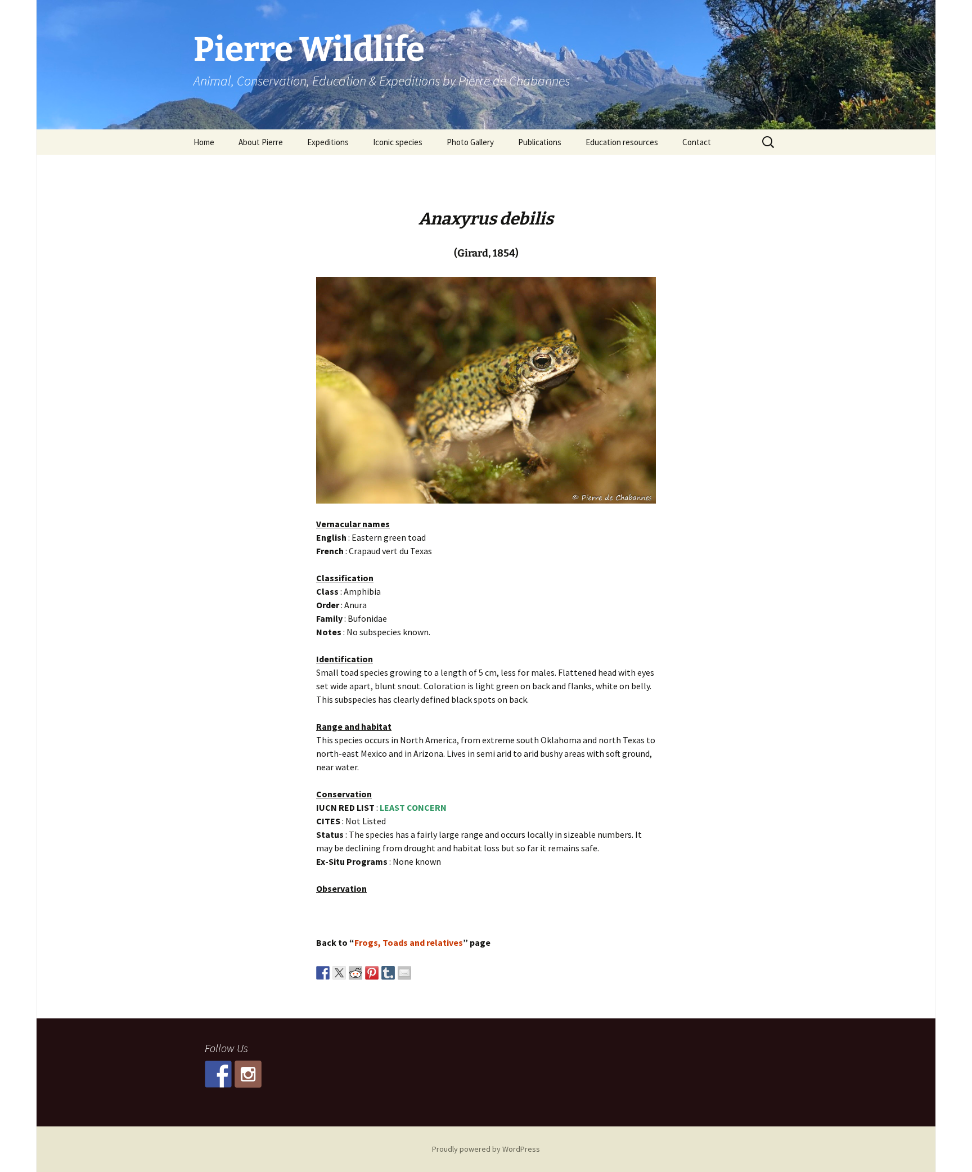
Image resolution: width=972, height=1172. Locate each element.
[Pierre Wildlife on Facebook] (218, 1074)
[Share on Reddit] (355, 973)
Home (204, 142)
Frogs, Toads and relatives (408, 942)
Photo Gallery (470, 142)
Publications (539, 142)
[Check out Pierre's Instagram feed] (248, 1074)
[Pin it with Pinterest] (372, 973)
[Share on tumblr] (388, 973)
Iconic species (397, 142)
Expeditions (328, 142)
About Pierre (260, 142)
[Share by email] (404, 973)
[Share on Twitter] (339, 973)
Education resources (622, 142)
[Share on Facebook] (323, 973)
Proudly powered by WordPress (486, 1149)
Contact (696, 142)
